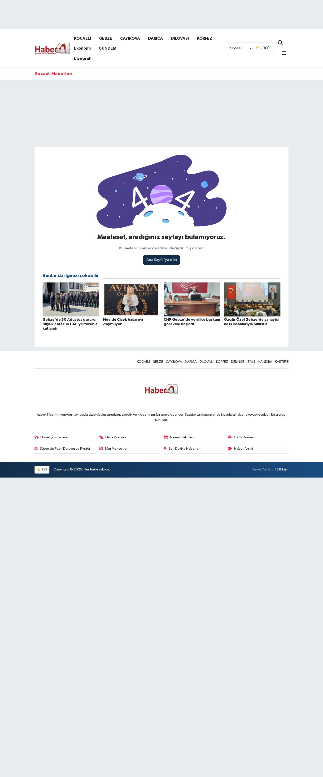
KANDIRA (265, 361)
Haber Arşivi (243, 448)
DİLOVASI (180, 38)
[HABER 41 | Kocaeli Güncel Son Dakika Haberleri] (52, 48)
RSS (44, 469)
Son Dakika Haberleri (185, 448)
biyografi (83, 58)
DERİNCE (237, 361)
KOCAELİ (82, 38)
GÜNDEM (107, 48)
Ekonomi (82, 48)
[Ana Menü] (282, 53)
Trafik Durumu (244, 437)
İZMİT (251, 361)
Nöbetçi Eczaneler (54, 437)
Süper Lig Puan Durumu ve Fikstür (65, 448)
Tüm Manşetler (116, 448)
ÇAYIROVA (130, 38)
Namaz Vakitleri (182, 437)
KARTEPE (281, 361)
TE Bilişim (281, 469)
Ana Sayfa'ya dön (161, 260)
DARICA (155, 38)
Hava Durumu (115, 437)
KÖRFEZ (204, 38)
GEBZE (105, 38)
